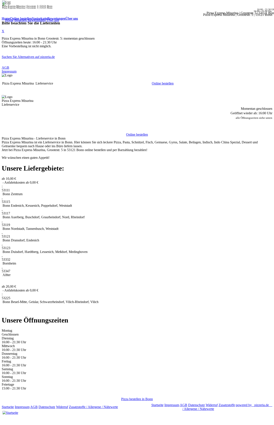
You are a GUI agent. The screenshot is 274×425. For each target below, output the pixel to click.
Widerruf (62, 407)
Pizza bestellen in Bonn (137, 399)
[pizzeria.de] (10, 413)
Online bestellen (21, 18)
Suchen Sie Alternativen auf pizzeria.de (28, 57)
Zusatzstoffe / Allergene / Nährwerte (93, 407)
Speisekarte (39, 18)
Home (6, 18)
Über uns (72, 18)
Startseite (8, 407)
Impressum (9, 71)
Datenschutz (47, 407)
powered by (252, 405)
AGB (5, 67)
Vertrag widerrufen (131, 407)
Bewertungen (56, 18)
